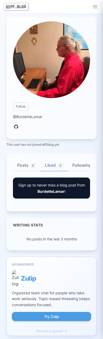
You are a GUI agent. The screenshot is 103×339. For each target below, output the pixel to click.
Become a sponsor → (51, 331)
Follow (21, 106)
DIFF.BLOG (16, 6)
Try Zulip (51, 316)
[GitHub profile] (16, 127)
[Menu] (95, 7)
